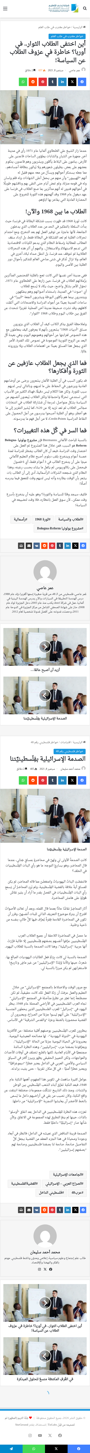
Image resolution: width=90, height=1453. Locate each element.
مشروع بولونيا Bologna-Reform (59, 528)
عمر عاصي (74, 70)
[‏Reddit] (44, 546)
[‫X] (75, 546)
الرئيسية (78, 27)
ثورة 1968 (42, 519)
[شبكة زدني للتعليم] (63, 9)
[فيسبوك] (83, 546)
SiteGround (21, 1424)
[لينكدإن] (67, 546)
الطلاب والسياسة (70, 519)
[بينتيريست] (52, 546)
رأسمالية (20, 519)
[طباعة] (21, 546)
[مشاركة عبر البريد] (29, 546)
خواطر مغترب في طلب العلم (54, 27)
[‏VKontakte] (36, 546)
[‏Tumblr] (60, 546)
